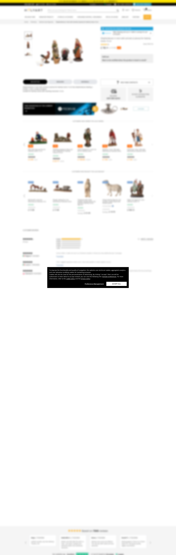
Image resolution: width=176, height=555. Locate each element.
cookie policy (70, 279)
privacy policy (85, 279)
